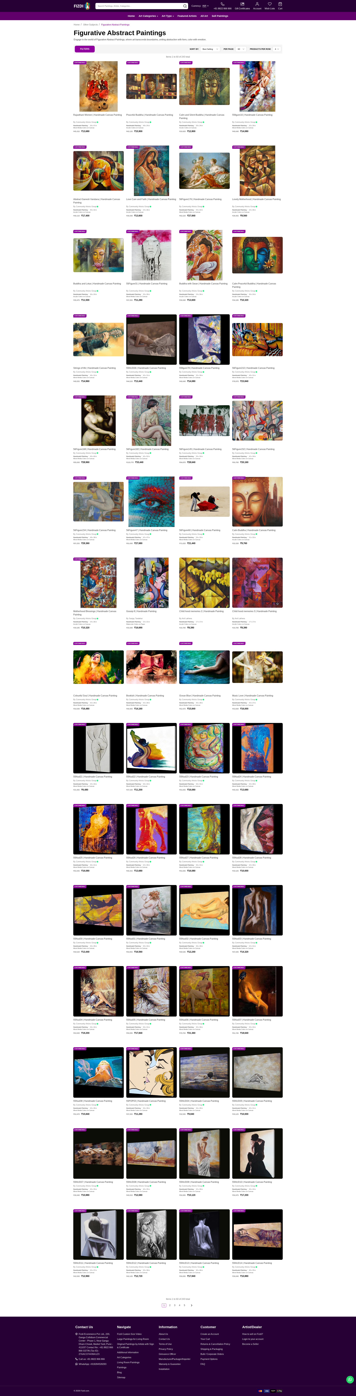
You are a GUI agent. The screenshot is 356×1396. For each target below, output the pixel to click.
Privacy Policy (166, 1349)
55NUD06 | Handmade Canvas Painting (146, 368)
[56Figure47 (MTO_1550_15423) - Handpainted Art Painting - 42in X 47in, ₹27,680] (151, 501)
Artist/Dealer (252, 1327)
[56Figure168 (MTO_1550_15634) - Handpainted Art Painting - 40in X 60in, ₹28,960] (98, 420)
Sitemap (121, 1377)
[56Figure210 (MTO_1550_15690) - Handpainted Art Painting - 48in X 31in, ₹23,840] (257, 339)
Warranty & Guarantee (170, 1364)
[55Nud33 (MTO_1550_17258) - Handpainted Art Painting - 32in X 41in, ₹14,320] (257, 910)
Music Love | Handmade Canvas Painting (252, 695)
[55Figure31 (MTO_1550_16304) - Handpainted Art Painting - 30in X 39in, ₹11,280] (151, 255)
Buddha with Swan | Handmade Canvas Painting (203, 283)
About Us (163, 1334)
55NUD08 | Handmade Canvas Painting (146, 1182)
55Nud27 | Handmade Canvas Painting (198, 858)
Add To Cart (96, 139)
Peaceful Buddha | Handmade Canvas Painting (149, 115)
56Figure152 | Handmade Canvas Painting (253, 449)
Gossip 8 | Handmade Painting (141, 611)
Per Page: (229, 49)
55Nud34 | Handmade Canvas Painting (92, 1020)
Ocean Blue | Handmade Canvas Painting (200, 695)
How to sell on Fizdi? (252, 1334)
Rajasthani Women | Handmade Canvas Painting (97, 115)
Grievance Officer (167, 1354)
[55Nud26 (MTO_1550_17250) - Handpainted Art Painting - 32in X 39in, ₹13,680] (151, 829)
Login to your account (252, 1339)
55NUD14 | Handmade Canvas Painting (252, 1263)
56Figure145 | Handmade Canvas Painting (200, 449)
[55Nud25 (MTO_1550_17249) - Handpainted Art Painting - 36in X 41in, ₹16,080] (98, 829)
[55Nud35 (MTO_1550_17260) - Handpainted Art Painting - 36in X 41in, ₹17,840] (151, 991)
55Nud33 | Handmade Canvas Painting (251, 939)
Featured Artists (187, 16)
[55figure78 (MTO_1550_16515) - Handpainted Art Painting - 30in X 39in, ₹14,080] (204, 339)
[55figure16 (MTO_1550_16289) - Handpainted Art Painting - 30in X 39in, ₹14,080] (257, 86)
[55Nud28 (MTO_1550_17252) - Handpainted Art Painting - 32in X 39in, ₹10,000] (257, 829)
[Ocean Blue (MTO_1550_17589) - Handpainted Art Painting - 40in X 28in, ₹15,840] (204, 667)
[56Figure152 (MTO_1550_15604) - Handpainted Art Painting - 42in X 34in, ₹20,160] (257, 420)
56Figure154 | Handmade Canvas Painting (94, 530)
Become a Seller (250, 1344)
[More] (157, 16)
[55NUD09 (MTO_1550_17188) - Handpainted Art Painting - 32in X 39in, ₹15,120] (204, 1153)
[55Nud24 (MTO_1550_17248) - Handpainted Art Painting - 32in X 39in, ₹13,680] (257, 748)
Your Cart (205, 1339)
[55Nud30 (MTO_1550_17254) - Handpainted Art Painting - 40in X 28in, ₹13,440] (98, 910)
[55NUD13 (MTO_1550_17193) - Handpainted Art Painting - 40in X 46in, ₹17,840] (204, 1234)
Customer (208, 1327)
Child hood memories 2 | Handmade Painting (201, 611)
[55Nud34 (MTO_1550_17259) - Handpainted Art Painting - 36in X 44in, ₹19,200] (98, 991)
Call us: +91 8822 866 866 (92, 1359)
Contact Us (164, 1339)
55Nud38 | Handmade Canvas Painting (92, 1101)
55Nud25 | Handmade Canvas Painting (92, 858)
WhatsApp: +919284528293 (92, 1364)
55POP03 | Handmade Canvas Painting (146, 1101)
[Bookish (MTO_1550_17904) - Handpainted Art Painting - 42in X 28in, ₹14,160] (151, 667)
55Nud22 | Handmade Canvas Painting (145, 776)
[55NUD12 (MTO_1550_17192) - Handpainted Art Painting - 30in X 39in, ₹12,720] (151, 1234)
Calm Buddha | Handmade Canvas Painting (253, 530)
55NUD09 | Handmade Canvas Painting (199, 1182)
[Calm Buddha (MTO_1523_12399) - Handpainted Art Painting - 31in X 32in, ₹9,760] (257, 501)
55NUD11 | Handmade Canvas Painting (93, 1263)
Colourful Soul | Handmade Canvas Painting (95, 695)
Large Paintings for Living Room (133, 1339)
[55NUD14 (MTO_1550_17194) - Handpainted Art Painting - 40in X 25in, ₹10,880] (257, 1234)
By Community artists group (84, 122)
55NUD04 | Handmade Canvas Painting (199, 1101)
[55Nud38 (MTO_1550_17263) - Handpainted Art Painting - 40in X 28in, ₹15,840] (98, 1072)
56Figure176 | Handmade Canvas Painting (200, 199)
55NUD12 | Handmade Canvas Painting (146, 1263)
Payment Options (209, 1359)
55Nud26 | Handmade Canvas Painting (145, 858)
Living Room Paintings (128, 1362)
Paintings (121, 1367)
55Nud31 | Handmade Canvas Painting (145, 939)
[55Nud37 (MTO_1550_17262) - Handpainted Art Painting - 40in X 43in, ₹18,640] (257, 991)
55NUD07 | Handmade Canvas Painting (93, 1182)
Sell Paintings (220, 16)
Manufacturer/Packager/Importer (174, 1359)
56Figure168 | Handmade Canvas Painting (94, 449)
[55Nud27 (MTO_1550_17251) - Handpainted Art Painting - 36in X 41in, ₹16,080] (204, 829)
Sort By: (194, 49)
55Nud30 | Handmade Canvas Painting (92, 939)
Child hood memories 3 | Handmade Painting (254, 611)
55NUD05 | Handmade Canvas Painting (252, 1101)
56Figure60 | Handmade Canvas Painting (199, 530)
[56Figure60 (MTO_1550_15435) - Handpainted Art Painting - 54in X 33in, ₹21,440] (204, 501)
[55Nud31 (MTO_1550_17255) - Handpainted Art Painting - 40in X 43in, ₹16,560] (151, 910)
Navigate (124, 1327)
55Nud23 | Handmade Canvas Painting (198, 776)
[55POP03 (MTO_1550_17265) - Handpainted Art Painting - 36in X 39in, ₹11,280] (151, 1072)
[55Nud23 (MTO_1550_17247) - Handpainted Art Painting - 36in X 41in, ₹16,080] (204, 748)
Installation (164, 1369)
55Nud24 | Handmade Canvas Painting (251, 776)
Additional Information (128, 1352)
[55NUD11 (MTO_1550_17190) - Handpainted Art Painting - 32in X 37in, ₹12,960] (98, 1234)
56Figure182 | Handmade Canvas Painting (147, 449)
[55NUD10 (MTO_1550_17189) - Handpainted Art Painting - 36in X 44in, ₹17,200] (257, 1153)
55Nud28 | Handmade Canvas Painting (251, 858)
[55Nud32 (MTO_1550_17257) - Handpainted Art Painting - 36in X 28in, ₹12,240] (204, 910)
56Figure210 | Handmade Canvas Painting (253, 368)
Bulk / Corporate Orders (212, 1354)
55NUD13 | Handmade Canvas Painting (199, 1263)
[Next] (190, 1305)
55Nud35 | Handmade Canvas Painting (145, 1020)
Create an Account (210, 1334)
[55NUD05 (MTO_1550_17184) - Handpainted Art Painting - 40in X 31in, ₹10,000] (257, 1072)
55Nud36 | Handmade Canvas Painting (198, 1020)
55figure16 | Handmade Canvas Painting (252, 115)
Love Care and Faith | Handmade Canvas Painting (151, 199)
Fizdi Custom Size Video (129, 1334)
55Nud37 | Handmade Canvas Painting (251, 1020)
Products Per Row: (260, 49)
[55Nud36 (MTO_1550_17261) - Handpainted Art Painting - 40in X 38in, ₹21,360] (204, 991)
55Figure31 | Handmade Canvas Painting (146, 283)
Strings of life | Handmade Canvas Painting (94, 368)
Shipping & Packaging (212, 1349)
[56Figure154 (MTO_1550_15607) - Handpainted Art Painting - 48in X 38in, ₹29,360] (98, 501)
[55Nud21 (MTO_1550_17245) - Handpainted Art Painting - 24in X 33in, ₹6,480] (98, 748)
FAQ (203, 1364)
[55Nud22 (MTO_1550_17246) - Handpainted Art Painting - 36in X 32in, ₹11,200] (151, 748)
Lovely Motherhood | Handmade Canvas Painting (256, 199)
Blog (119, 1372)
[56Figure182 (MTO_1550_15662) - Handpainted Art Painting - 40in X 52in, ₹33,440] (151, 420)
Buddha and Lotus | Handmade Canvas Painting (97, 283)
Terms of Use (165, 1344)
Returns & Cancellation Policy (215, 1344)
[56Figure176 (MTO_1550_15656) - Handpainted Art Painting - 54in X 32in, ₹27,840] (204, 171)
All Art (204, 16)
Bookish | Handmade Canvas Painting (145, 695)
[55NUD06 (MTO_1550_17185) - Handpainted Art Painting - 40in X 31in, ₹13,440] (151, 339)
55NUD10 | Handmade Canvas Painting (252, 1182)
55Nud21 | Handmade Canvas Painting (92, 776)
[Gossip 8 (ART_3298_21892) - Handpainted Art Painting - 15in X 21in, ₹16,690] (151, 583)
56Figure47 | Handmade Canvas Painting (146, 530)
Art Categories (147, 16)
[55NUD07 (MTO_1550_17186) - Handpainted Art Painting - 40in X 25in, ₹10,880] (98, 1153)
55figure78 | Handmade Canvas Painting (199, 368)
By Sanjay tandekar (134, 618)
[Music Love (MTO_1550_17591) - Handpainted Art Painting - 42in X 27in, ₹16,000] (257, 667)
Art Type (167, 16)
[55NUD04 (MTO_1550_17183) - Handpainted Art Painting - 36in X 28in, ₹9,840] (204, 1072)
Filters (84, 49)
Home (131, 16)
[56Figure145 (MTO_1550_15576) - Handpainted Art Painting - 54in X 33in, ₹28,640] (204, 420)
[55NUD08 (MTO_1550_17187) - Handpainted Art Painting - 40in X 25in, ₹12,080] (151, 1153)
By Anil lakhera (185, 618)
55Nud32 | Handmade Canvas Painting (198, 939)
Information (168, 1327)
